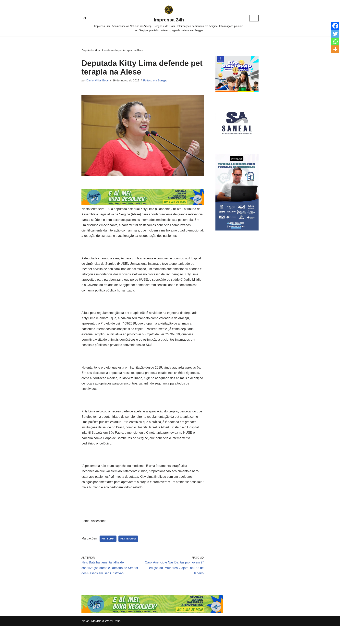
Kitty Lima (108, 538)
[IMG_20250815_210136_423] (237, 229)
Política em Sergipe (155, 80)
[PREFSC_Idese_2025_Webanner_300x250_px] (237, 90)
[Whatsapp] (335, 41)
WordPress (112, 621)
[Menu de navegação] (254, 18)
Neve (85, 621)
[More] (335, 49)
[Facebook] (335, 26)
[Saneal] (237, 143)
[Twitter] (335, 34)
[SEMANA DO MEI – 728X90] (142, 203)
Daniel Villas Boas (97, 80)
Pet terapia (128, 538)
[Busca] (84, 18)
